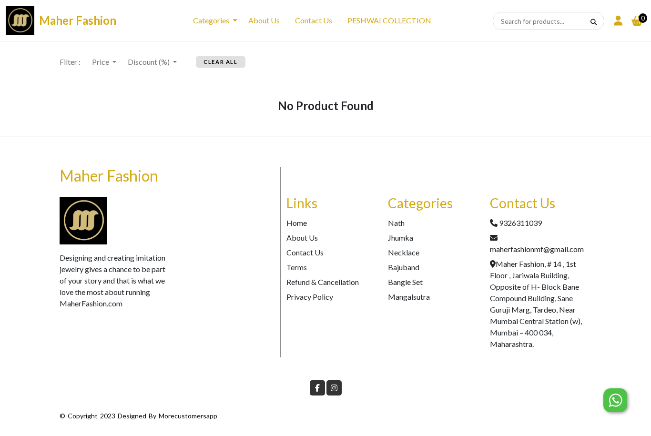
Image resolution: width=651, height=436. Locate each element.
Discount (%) (149, 61)
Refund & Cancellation (322, 281)
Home (296, 222)
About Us (264, 20)
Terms (296, 267)
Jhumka (400, 237)
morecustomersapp (188, 416)
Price (101, 61)
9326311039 (520, 222)
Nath (396, 222)
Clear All (220, 62)
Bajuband (403, 267)
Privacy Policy (309, 296)
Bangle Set (405, 281)
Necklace (403, 252)
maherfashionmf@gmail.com (537, 248)
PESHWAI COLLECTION (389, 20)
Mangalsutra (409, 296)
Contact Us (313, 20)
